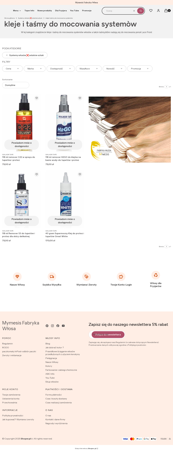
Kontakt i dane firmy (55, 419)
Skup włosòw (52, 381)
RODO (5, 347)
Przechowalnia (9, 402)
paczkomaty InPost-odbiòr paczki (19, 351)
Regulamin (7, 343)
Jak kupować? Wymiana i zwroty (18, 419)
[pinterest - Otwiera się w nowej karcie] (47, 325)
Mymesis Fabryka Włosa (20, 325)
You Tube (50, 377)
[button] (140, 11)
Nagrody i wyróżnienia (56, 423)
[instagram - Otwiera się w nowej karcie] (52, 325)
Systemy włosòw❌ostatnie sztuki (30, 18)
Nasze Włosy (51, 362)
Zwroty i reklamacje (11, 355)
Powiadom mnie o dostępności (22, 144)
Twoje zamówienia (11, 394)
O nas (48, 415)
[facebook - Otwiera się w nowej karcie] (57, 325)
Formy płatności (53, 394)
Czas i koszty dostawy (56, 398)
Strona (161, 87)
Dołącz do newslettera (108, 334)
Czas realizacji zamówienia (58, 402)
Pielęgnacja (51, 358)
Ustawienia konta (10, 398)
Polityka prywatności (12, 415)
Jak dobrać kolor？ (54, 347)
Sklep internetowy (85, 448)
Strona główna (9, 18)
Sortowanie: (7, 79)
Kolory (48, 366)
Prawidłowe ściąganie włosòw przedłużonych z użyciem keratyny (62, 353)
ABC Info (49, 373)
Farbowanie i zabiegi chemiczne (61, 370)
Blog (47, 343)
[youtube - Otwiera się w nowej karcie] (63, 325)
